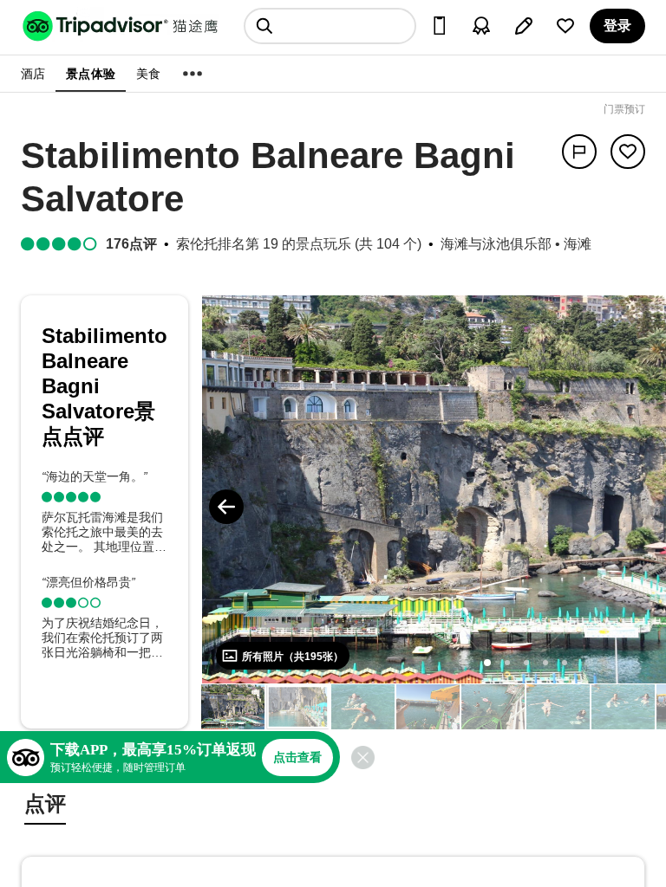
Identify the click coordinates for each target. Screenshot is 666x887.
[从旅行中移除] (627, 151)
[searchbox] (330, 26)
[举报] (579, 151)
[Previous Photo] (226, 506)
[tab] (45, 806)
